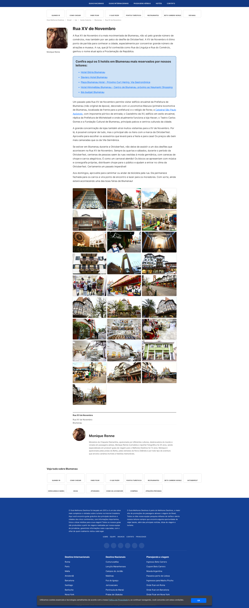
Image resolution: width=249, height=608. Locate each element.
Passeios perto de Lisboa (158, 576)
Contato (171, 3)
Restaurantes (153, 15)
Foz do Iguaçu (112, 580)
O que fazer (114, 15)
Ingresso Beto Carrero (156, 562)
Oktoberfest (192, 480)
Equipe (113, 537)
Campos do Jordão (114, 571)
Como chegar (75, 15)
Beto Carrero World (172, 15)
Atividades (95, 491)
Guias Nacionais (96, 3)
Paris (67, 566)
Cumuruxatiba (112, 562)
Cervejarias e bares (56, 491)
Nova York (69, 594)
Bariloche (69, 590)
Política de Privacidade (118, 600)
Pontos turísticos (133, 15)
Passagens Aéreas (142, 3)
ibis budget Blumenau (92, 92)
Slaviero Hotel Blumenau (94, 77)
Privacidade (141, 537)
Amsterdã (69, 576)
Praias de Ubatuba (114, 594)
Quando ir (56, 15)
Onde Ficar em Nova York (158, 594)
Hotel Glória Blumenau (93, 72)
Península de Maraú (115, 590)
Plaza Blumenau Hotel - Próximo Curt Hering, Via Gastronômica (115, 82)
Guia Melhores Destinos (71, 3)
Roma (67, 562)
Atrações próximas (153, 491)
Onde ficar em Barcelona (157, 590)
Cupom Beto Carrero (155, 566)
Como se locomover (114, 491)
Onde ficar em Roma (155, 585)
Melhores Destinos (153, 503)
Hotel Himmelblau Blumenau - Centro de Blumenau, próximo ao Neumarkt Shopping (127, 87)
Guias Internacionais (119, 3)
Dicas (75, 491)
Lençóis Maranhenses (116, 566)
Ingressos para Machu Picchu (159, 580)
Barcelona (69, 580)
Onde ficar (94, 15)
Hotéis (159, 3)
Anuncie (121, 537)
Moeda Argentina (154, 571)
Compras (134, 491)
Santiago (69, 585)
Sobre (105, 537)
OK (198, 600)
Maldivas (110, 576)
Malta (67, 571)
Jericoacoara (111, 585)
